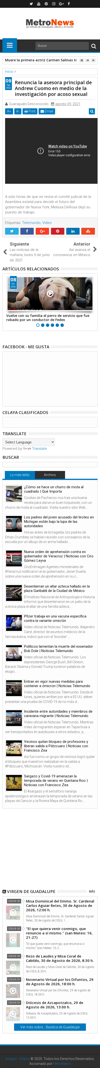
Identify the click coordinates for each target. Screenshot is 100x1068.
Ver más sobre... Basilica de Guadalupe (50, 1027)
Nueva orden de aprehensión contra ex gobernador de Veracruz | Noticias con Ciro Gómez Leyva (58, 556)
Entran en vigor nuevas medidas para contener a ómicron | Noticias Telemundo (57, 683)
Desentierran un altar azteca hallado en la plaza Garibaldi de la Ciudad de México (57, 588)
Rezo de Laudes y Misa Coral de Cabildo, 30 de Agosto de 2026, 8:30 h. (60, 958)
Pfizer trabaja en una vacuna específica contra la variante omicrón (55, 618)
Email (48, 111)
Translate (39, 448)
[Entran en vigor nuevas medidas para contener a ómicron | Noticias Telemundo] (14, 688)
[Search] (94, 46)
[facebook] (69, 4)
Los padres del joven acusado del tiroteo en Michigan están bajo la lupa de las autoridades (59, 521)
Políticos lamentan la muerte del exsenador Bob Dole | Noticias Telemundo (58, 648)
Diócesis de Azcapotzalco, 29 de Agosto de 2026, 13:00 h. (54, 1004)
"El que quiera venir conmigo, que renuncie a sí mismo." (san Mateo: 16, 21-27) (59, 933)
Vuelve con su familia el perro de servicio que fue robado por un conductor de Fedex (47, 317)
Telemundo (31, 223)
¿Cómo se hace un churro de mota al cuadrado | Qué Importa (53, 489)
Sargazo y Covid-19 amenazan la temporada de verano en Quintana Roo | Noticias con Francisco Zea (56, 780)
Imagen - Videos (17, 1059)
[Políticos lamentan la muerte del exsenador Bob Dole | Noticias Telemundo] (14, 653)
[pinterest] (46, 4)
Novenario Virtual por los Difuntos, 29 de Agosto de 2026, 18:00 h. (59, 981)
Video (47, 223)
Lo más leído (20, 475)
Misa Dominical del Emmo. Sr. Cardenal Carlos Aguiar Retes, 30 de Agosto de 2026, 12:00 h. (60, 905)
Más (92, 891)
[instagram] (53, 4)
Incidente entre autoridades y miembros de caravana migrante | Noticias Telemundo (58, 713)
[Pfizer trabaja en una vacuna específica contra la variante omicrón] (14, 623)
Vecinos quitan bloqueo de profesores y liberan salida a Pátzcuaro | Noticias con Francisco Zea (56, 746)
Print (31, 111)
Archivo (50, 475)
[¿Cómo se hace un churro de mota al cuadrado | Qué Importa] (14, 494)
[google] (61, 4)
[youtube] (38, 4)
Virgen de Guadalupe (31, 891)
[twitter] (31, 4)
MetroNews (62, 1064)
